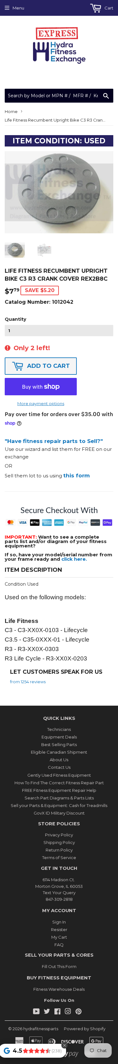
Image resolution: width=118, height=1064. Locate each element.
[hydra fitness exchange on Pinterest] (78, 1012)
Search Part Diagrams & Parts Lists (59, 797)
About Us (59, 759)
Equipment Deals (59, 736)
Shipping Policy (59, 842)
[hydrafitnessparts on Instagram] (68, 1012)
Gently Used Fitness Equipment (59, 775)
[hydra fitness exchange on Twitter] (47, 1012)
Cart (108, 7)
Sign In (59, 921)
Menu (18, 7)
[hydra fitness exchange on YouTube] (36, 1012)
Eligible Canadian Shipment (59, 752)
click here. (74, 559)
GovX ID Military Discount (59, 813)
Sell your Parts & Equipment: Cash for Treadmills (59, 805)
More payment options (40, 403)
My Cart (59, 937)
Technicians (59, 729)
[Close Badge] (64, 1045)
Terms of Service (59, 857)
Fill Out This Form (59, 966)
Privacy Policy (59, 834)
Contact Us (59, 767)
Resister (59, 929)
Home (11, 111)
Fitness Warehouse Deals (59, 989)
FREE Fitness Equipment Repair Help (59, 790)
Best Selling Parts (59, 744)
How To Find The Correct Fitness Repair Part (59, 782)
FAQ (59, 944)
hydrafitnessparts (40, 1028)
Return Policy (59, 849)
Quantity (15, 319)
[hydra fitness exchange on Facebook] (57, 1012)
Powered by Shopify (84, 1028)
